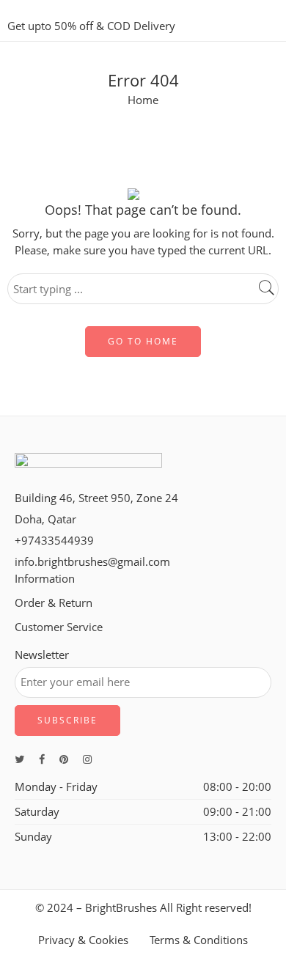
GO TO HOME (143, 341)
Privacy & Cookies (83, 940)
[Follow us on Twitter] (19, 759)
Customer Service (59, 627)
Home (143, 100)
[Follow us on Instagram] (87, 759)
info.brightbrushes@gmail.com (92, 562)
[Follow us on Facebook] (42, 759)
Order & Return (53, 603)
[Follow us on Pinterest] (63, 759)
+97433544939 (54, 541)
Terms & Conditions (199, 940)
